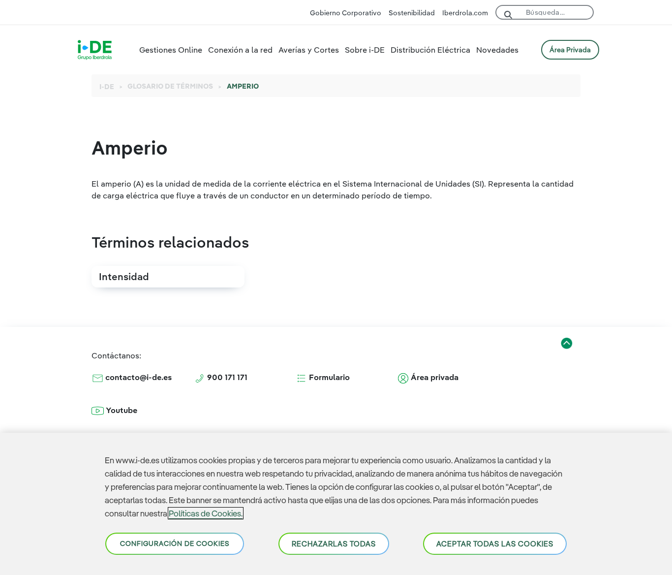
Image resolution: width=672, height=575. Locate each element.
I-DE (106, 86)
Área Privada (570, 49)
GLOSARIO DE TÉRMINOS (170, 86)
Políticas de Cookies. (206, 513)
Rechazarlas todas (334, 543)
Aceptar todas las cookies (494, 543)
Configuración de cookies (174, 543)
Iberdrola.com (465, 12)
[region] (336, 504)
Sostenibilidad (412, 12)
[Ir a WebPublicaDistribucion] (95, 49)
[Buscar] (508, 13)
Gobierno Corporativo (345, 12)
